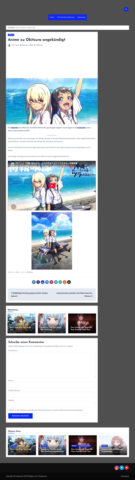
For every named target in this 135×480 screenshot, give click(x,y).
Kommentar (13, 351)
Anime (11, 35)
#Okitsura (39, 45)
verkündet (81, 128)
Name (11, 380)
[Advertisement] (52, 63)
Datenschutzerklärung (65, 17)
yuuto (17, 45)
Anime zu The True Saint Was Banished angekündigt (50, 330)
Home (52, 17)
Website (14, 128)
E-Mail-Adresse (14, 390)
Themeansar (42, 476)
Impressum (81, 17)
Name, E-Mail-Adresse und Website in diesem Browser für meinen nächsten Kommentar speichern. (46, 410)
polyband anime (84, 446)
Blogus (31, 476)
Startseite (11, 27)
